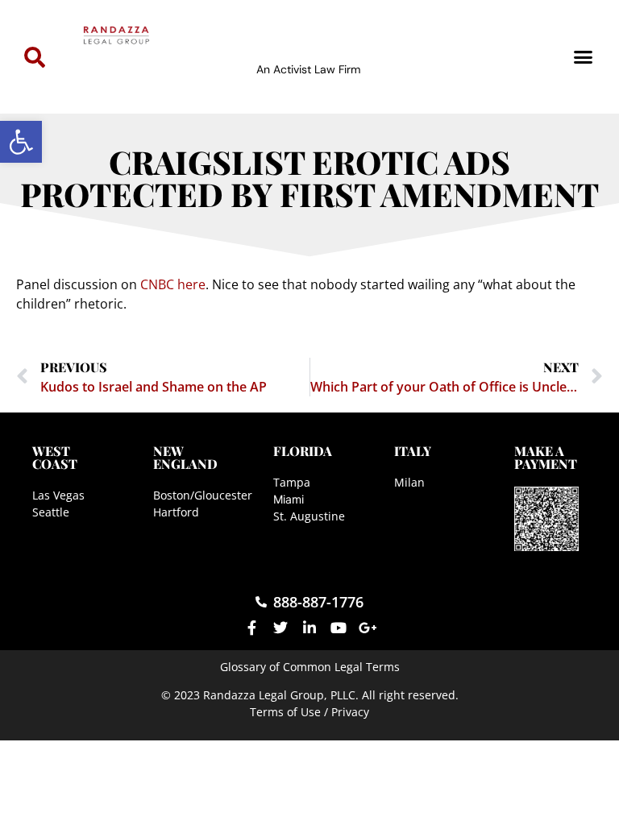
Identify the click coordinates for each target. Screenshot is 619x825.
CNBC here (173, 284)
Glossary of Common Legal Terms (310, 666)
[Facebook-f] (251, 627)
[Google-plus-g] (367, 627)
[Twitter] (280, 627)
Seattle (50, 512)
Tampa (291, 482)
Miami (288, 499)
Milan (409, 482)
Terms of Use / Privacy (309, 711)
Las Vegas (58, 495)
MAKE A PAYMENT (545, 457)
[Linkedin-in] (309, 627)
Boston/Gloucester (202, 495)
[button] (21, 142)
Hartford (176, 512)
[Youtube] (338, 627)
